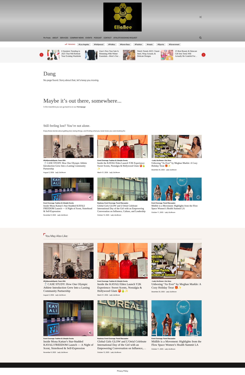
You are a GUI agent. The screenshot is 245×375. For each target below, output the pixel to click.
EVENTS (88, 38)
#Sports (161, 44)
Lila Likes (167, 160)
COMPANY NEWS (77, 38)
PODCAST (98, 38)
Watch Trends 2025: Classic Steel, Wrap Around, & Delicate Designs (117, 53)
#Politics (111, 44)
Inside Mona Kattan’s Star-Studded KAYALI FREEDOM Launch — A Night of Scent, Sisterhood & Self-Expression (67, 208)
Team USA (61, 160)
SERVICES (64, 38)
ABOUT (55, 38)
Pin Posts (47, 38)
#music (150, 44)
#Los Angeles (84, 44)
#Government (174, 44)
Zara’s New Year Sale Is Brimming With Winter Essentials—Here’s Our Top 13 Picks (77, 55)
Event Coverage (102, 160)
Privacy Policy (122, 371)
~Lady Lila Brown (157, 160)
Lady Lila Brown (60, 172)
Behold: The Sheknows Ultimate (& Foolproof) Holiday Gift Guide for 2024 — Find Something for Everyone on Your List (191, 56)
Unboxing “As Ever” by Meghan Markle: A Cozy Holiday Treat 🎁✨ (176, 285)
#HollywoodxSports (50, 160)
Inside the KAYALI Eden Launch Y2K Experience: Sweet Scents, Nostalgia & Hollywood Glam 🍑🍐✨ (121, 166)
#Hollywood (98, 44)
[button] (41, 55)
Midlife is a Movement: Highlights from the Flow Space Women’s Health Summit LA (174, 207)
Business (100, 203)
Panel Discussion (122, 203)
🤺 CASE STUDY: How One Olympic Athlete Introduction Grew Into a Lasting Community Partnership (65, 166)
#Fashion (138, 44)
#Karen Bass (125, 44)
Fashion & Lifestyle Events (118, 160)
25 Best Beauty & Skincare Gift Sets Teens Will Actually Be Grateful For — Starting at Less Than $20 (154, 56)
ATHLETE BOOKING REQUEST (125, 38)
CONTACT (108, 38)
